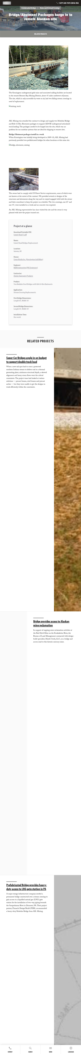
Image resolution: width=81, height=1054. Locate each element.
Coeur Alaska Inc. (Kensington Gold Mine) (28, 259)
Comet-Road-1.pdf (20, 234)
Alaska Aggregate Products (23, 276)
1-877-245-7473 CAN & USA (69, 3)
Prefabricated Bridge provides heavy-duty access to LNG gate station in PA (26, 887)
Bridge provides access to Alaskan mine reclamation (51, 623)
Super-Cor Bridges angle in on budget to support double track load (26, 360)
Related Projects (40, 34)
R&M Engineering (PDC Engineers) (26, 267)
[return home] (11, 3)
